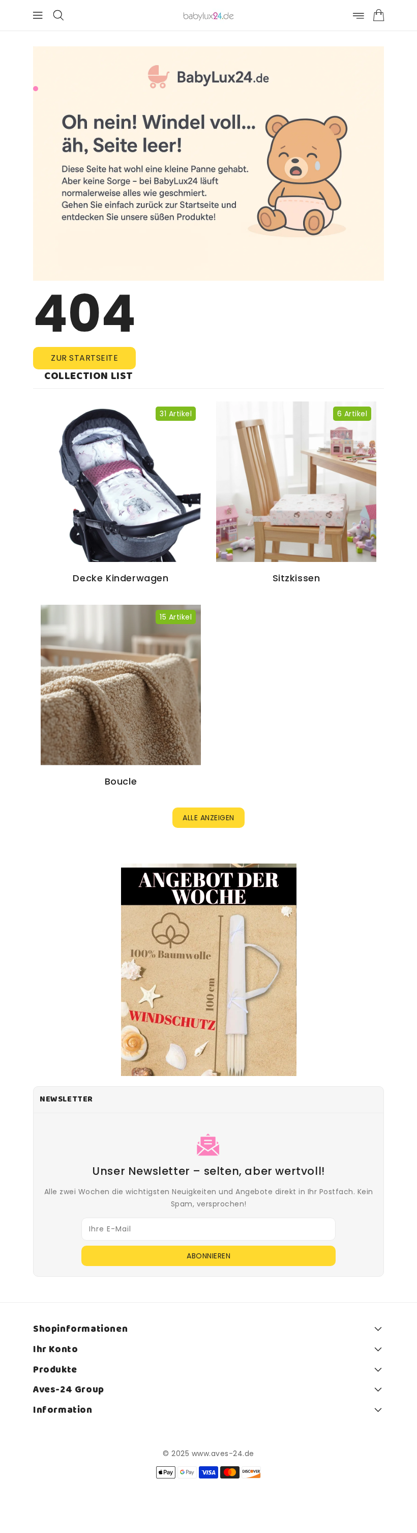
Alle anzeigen (208, 818)
